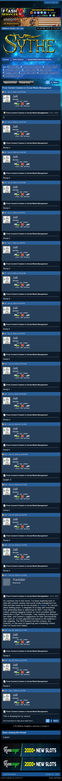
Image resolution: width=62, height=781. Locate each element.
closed (44, 726)
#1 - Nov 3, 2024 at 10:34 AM (15, 92)
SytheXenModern (9, 774)
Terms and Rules (55, 778)
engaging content (11, 73)
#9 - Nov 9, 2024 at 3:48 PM (14, 334)
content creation (51, 67)
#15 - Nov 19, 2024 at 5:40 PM (15, 515)
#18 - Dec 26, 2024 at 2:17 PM (15, 630)
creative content (30, 70)
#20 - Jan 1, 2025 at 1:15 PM (14, 691)
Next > (56, 82)
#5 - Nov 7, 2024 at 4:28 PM (14, 213)
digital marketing (45, 70)
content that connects (13, 70)
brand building (14, 67)
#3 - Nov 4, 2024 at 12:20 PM (15, 152)
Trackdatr (19, 579)
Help (57, 774)
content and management (32, 67)
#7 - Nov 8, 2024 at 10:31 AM (15, 273)
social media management (48, 73)
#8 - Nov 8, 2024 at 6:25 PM (14, 303)
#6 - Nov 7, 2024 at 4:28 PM (14, 243)
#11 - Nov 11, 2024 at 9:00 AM (15, 394)
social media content (28, 73)
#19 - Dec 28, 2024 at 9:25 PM (15, 660)
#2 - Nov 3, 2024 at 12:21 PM (15, 122)
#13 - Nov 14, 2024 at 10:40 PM (16, 454)
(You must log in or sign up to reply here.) (18, 721)
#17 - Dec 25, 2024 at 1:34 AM (15, 575)
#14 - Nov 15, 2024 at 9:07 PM (15, 485)
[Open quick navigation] (59, 59)
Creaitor (43, 605)
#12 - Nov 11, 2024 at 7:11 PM (15, 424)
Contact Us (49, 774)
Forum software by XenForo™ (12, 778)
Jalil (15, 96)
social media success (13, 76)
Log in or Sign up (51, 2)
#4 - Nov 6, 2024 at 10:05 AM (15, 183)
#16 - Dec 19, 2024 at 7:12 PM (15, 545)
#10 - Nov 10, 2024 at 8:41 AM (15, 364)
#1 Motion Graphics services (27, 726)
